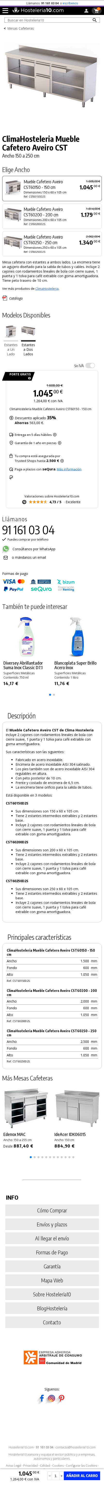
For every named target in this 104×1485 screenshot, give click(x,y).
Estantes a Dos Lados (28, 349)
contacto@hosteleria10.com (75, 1447)
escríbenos (70, 3)
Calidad (45, 1466)
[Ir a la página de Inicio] (38, 11)
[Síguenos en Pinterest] (61, 1402)
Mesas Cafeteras (20, 28)
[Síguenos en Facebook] (42, 1402)
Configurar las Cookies (81, 1466)
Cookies (58, 1466)
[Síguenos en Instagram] (51, 1402)
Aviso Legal (13, 1466)
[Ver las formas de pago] (38, 590)
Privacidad (30, 1466)
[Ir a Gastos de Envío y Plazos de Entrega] (29, 378)
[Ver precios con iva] (90, 365)
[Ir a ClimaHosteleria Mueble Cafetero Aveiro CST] (28, 340)
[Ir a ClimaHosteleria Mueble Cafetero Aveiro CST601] (11, 340)
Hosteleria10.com (21, 1447)
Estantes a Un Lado (11, 349)
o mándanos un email (29, 557)
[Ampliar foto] (52, 121)
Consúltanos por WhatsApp (33, 549)
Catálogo (16, 298)
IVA (79, 365)
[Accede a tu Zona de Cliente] (86, 11)
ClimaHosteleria (47, 288)
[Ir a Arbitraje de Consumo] (54, 1365)
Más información (69, 469)
